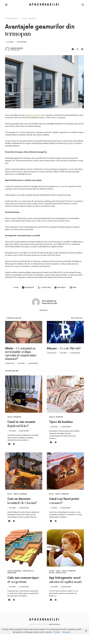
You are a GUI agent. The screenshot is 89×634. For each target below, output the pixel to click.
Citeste (56, 632)
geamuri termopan (33, 115)
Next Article (76, 318)
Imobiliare (11, 573)
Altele (51, 571)
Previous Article (14, 318)
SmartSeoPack (54, 624)
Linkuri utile (61, 573)
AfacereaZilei (44, 4)
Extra (51, 573)
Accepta (66, 632)
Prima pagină (11, 18)
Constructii (28, 571)
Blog (9, 494)
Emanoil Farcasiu (17, 48)
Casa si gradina (29, 18)
